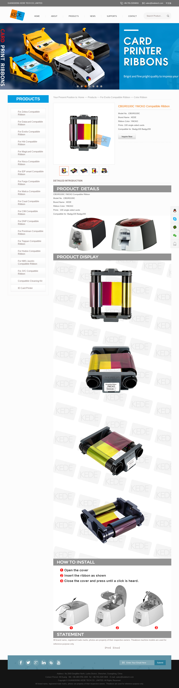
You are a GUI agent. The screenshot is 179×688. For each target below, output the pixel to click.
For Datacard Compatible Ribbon (30, 123)
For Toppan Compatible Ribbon (29, 242)
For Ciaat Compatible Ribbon (28, 202)
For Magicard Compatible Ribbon (30, 153)
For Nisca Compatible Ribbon (29, 163)
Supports (112, 16)
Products (74, 16)
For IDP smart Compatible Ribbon (31, 172)
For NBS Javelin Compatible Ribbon (27, 262)
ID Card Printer (25, 288)
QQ (175, 211)
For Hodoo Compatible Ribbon (29, 252)
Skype (175, 219)
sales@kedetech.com (154, 3)
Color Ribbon (140, 97)
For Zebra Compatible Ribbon (29, 113)
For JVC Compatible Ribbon (28, 272)
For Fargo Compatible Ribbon (29, 182)
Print (108, 648)
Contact (132, 16)
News (93, 16)
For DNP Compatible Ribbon (28, 222)
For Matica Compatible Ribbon (29, 192)
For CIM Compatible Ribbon (28, 212)
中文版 (168, 3)
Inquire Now (127, 136)
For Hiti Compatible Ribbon (27, 143)
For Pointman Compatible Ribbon (30, 232)
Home (37, 16)
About (54, 16)
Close (116, 648)
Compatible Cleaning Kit (30, 281)
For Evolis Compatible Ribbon (29, 133)
